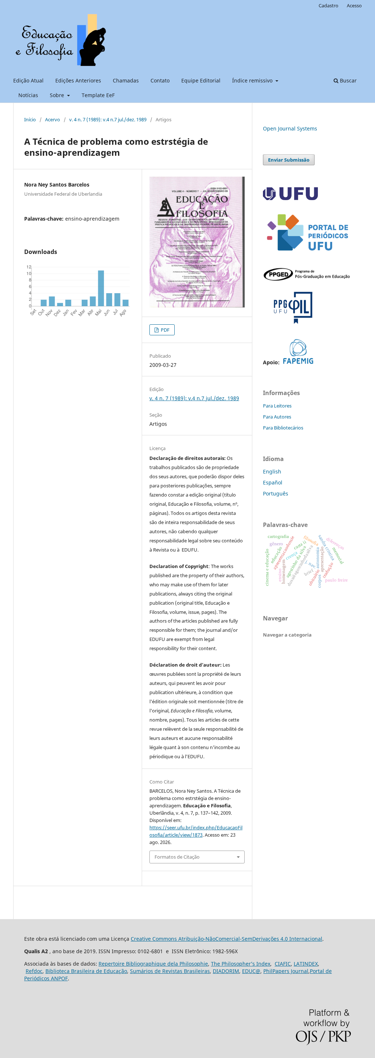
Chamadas (126, 80)
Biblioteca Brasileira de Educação (86, 970)
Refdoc (34, 970)
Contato (160, 80)
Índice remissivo (253, 80)
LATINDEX (306, 963)
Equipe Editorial (200, 80)
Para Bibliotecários (283, 427)
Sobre (58, 95)
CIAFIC (283, 963)
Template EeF (98, 95)
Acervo (52, 119)
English (272, 471)
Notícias (28, 95)
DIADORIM (226, 970)
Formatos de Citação (177, 857)
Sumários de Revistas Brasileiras (170, 970)
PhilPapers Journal (285, 970)
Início (30, 119)
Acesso (354, 5)
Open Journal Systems (290, 128)
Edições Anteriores (78, 80)
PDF (165, 330)
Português (275, 493)
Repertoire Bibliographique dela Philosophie (153, 963)
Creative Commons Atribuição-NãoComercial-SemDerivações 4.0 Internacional (226, 938)
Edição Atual (28, 80)
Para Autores (277, 416)
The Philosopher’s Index (240, 963)
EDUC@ (251, 970)
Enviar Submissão (288, 159)
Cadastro (328, 5)
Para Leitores (277, 405)
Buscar (347, 80)
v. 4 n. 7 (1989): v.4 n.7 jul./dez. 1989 (107, 119)
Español (272, 482)
